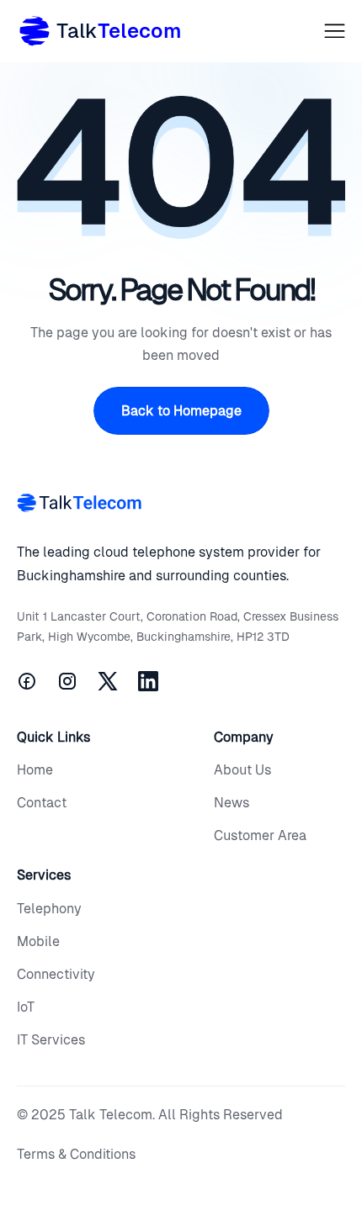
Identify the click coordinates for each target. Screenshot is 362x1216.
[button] (334, 30)
